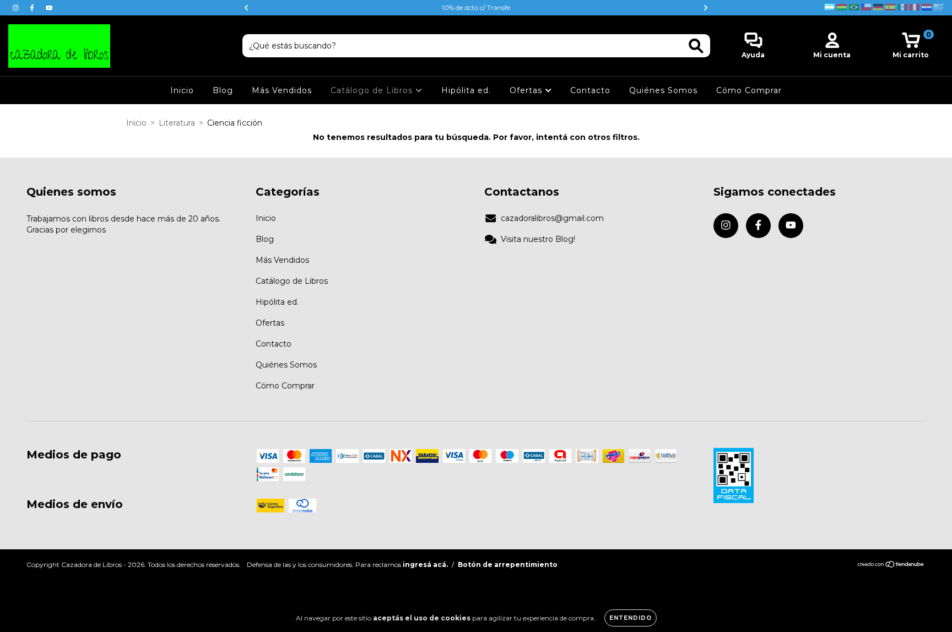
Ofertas (527, 90)
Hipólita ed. (466, 90)
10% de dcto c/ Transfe (476, 7)
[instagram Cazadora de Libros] (16, 8)
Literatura (177, 123)
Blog (223, 90)
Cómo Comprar (749, 90)
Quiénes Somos (663, 90)
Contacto (590, 90)
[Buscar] (696, 46)
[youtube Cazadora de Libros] (49, 8)
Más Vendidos (282, 90)
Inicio (182, 90)
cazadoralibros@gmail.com (552, 218)
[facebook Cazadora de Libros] (33, 8)
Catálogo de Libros (373, 90)
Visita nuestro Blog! (538, 239)
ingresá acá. (425, 564)
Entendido (630, 618)
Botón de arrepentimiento (508, 564)
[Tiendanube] (891, 565)
